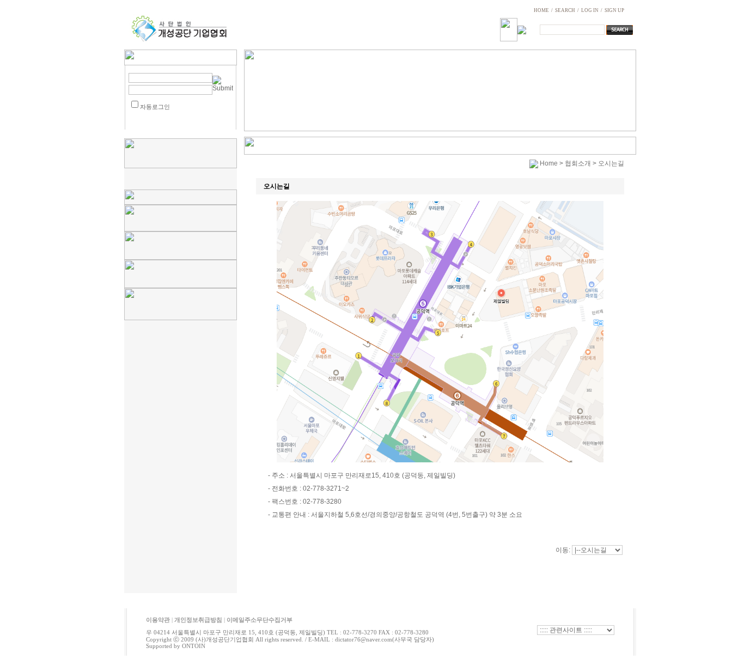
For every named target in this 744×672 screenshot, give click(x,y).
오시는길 (611, 163)
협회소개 (578, 163)
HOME (541, 10)
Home (549, 163)
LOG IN (590, 10)
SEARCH (565, 10)
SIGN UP (614, 10)
